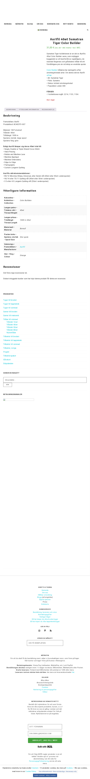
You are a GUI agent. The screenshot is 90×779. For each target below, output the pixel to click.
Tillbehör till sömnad (11, 344)
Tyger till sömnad (10, 308)
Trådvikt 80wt (12, 330)
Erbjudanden (8, 363)
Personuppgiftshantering (39, 761)
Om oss (45, 592)
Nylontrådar (11, 332)
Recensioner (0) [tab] (48, 110)
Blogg (39, 597)
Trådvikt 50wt (12, 327)
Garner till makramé (11, 315)
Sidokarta (45, 604)
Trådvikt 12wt (12, 322)
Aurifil (22, 247)
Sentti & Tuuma (45, 10)
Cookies (45, 687)
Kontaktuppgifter (45, 614)
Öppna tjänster (45, 599)
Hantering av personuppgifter (45, 689)
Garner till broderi (10, 311)
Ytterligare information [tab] (29, 110)
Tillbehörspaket (9, 356)
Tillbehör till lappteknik (12, 340)
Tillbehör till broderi (11, 336)
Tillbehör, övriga (9, 348)
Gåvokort (7, 359)
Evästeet (35, 768)
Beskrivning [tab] (11, 110)
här (73, 672)
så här (49, 75)
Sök (7, 385)
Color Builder (52, 70)
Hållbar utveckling (45, 595)
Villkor (45, 692)
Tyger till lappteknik (11, 304)
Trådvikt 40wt (12, 324)
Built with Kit (45, 747)
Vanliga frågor (45, 617)
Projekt (6, 352)
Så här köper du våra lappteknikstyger (45, 621)
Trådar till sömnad (10, 319)
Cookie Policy (30, 771)
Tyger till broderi (10, 300)
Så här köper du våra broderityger (45, 619)
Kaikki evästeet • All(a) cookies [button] (45, 775)
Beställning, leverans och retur (45, 612)
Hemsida (45, 590)
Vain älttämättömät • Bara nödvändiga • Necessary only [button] (58, 771)
